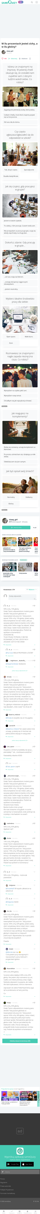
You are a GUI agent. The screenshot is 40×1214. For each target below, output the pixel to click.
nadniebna (10, 823)
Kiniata (9, 677)
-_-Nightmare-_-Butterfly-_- (17, 661)
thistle (9, 838)
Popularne (11, 1212)
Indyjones (12, 885)
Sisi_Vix (9, 911)
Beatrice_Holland (14, 715)
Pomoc (2, 1179)
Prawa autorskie (5, 1186)
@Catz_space (10, 766)
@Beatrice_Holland (12, 729)
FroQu (9, 1003)
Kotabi (11, 949)
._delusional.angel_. (13, 776)
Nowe (3, 1213)
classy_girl (10, 51)
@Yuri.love (9, 653)
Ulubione (24, 58)
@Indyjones (10, 902)
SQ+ (20, 2)
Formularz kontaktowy (7, 1193)
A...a (8, 606)
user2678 (12, 726)
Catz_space (10, 746)
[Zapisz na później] (30, 59)
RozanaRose (11, 968)
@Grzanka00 (10, 888)
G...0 (8, 872)
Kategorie (19, 1213)
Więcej (35, 1213)
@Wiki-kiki (9, 952)
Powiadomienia (27, 1213)
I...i (10, 763)
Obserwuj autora (17, 527)
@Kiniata (9, 718)
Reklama (7, 1172)
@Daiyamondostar (12, 664)
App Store (29, 1164)
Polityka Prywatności (7, 1190)
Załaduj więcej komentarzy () (20, 1041)
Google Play (15, 1164)
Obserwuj (14, 58)
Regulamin (3, 1182)
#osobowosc (23, 560)
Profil (34, 528)
